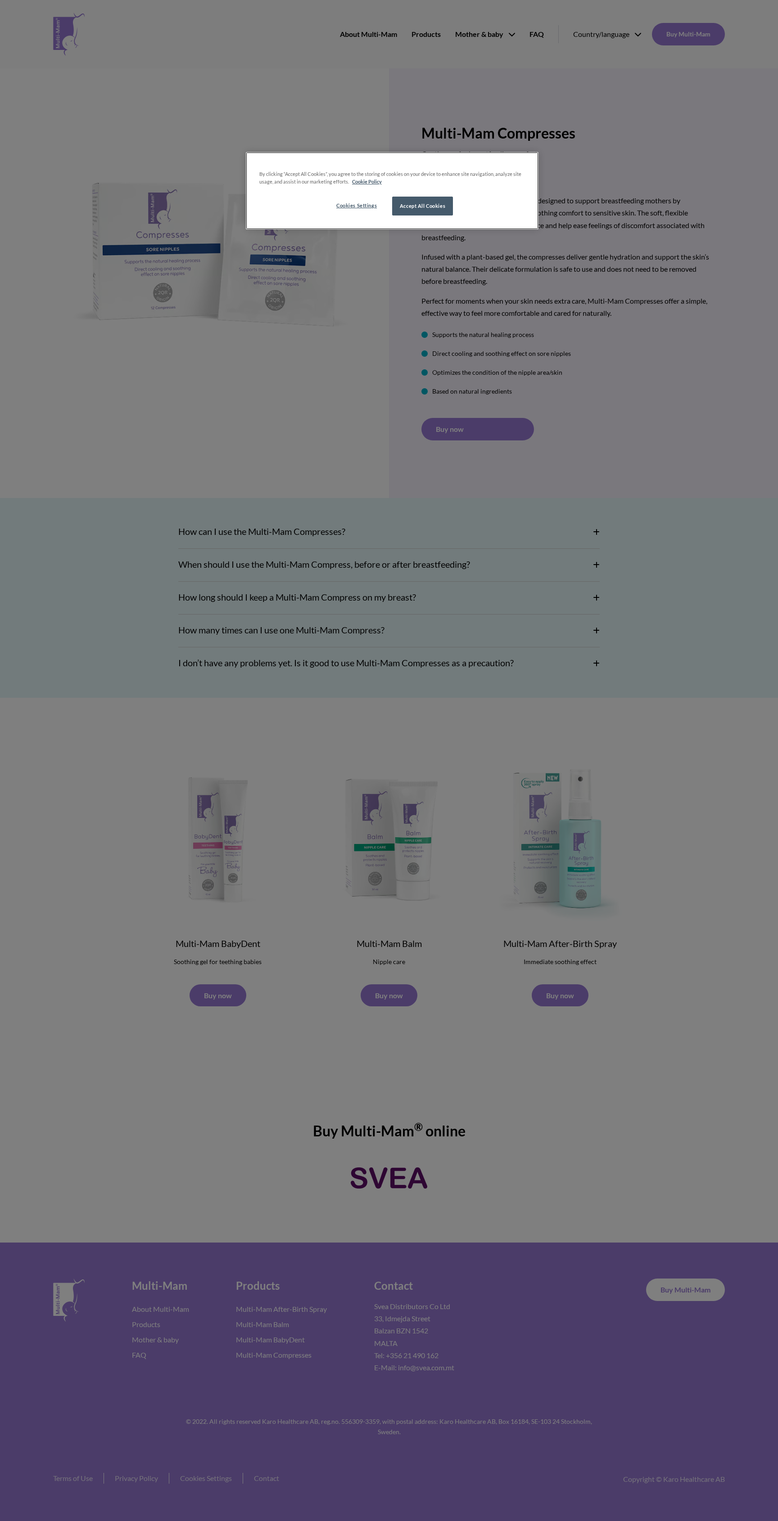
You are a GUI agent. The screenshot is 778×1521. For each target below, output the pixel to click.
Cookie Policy (367, 181)
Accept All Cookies (422, 206)
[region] (392, 190)
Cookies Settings (356, 205)
